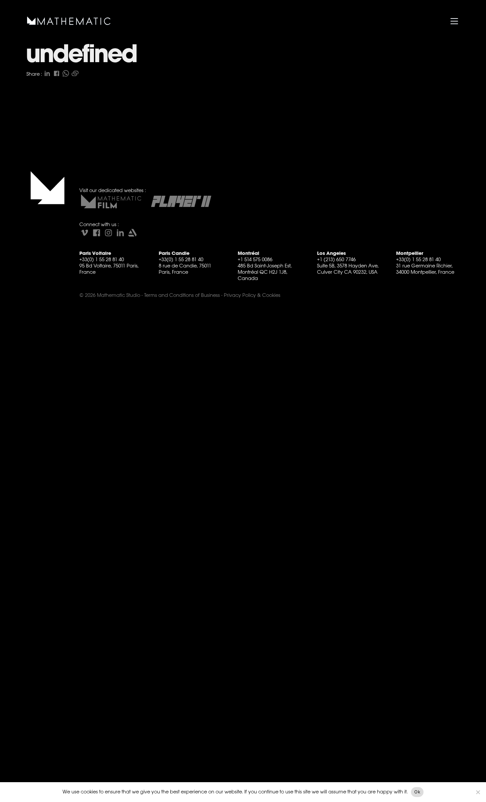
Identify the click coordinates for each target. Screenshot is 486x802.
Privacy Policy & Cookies (252, 295)
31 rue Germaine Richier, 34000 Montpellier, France (425, 268)
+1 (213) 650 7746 (336, 259)
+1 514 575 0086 (255, 259)
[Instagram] (108, 232)
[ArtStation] (132, 232)
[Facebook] (96, 232)
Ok (417, 791)
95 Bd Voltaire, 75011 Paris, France (109, 268)
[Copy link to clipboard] (75, 73)
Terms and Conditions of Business (182, 295)
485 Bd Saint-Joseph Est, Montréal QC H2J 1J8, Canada (265, 271)
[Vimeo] (84, 232)
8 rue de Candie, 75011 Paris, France (185, 268)
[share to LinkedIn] (47, 73)
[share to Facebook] (57, 73)
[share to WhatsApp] (66, 73)
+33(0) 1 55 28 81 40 (101, 259)
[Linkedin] (120, 232)
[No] (477, 792)
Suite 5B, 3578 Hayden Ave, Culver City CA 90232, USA (348, 268)
